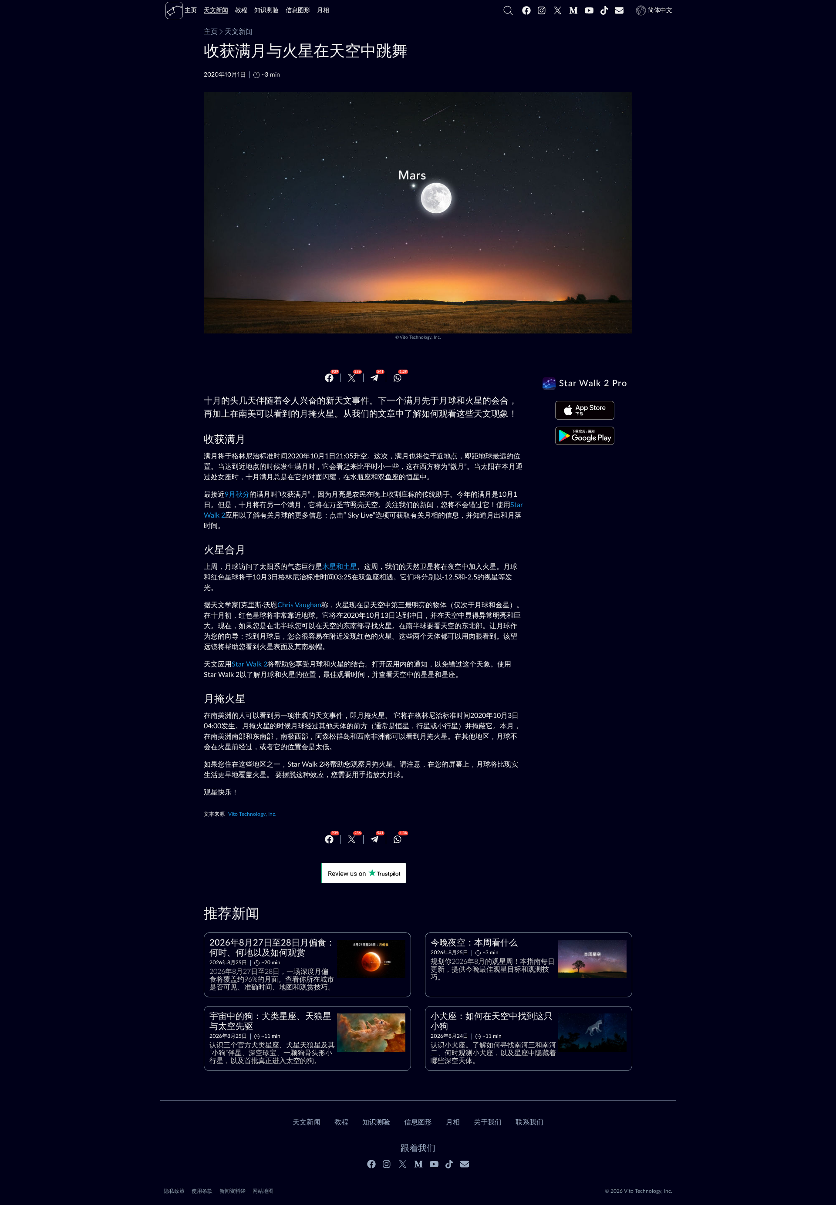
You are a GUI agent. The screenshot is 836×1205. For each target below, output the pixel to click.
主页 (211, 31)
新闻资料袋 (232, 1191)
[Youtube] (589, 10)
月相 (453, 1122)
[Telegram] (374, 378)
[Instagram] (542, 10)
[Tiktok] (604, 10)
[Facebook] (526, 10)
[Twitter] (557, 10)
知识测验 (376, 1122)
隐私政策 (174, 1191)
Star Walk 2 (249, 664)
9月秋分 (237, 494)
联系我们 (529, 1122)
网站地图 (263, 1191)
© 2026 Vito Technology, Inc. (638, 1191)
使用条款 (202, 1191)
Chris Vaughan (299, 605)
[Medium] (573, 10)
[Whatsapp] (397, 378)
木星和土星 (339, 566)
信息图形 (418, 1122)
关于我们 (488, 1122)
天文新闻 (239, 31)
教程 (341, 1122)
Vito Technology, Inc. (420, 337)
